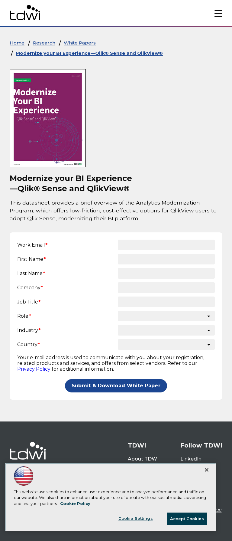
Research (44, 43)
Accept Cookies (187, 518)
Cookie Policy (75, 503)
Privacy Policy (33, 369)
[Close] (206, 470)
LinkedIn (190, 459)
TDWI (137, 445)
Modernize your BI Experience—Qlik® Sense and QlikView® (89, 53)
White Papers (80, 43)
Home (17, 43)
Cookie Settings (135, 518)
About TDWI (143, 459)
